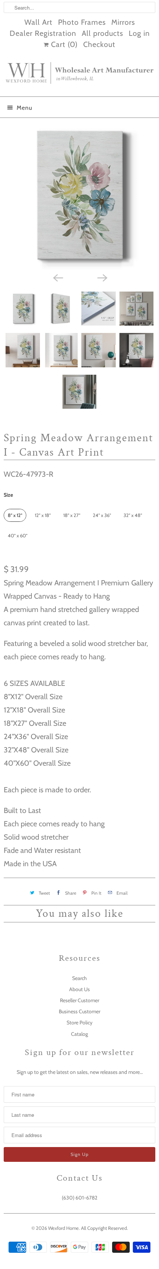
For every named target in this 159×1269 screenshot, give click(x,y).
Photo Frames (82, 22)
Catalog (79, 1034)
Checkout (99, 44)
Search (79, 978)
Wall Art (38, 22)
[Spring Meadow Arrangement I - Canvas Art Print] (79, 195)
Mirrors (123, 22)
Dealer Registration (43, 33)
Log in (139, 33)
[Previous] (57, 277)
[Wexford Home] (79, 76)
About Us (79, 989)
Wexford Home (63, 1228)
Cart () (63, 44)
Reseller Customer (79, 1000)
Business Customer (79, 1011)
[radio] (15, 515)
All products (102, 33)
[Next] (102, 277)
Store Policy (79, 1022)
